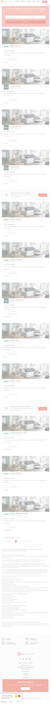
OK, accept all (4, 701)
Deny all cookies (11, 702)
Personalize (18, 701)
